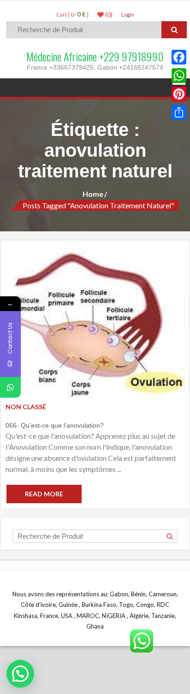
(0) (108, 14)
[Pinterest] (179, 94)
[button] (20, 674)
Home (93, 193)
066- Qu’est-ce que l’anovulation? (55, 425)
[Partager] (179, 112)
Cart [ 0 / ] (72, 15)
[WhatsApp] (179, 75)
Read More (44, 494)
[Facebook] (179, 57)
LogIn (127, 15)
